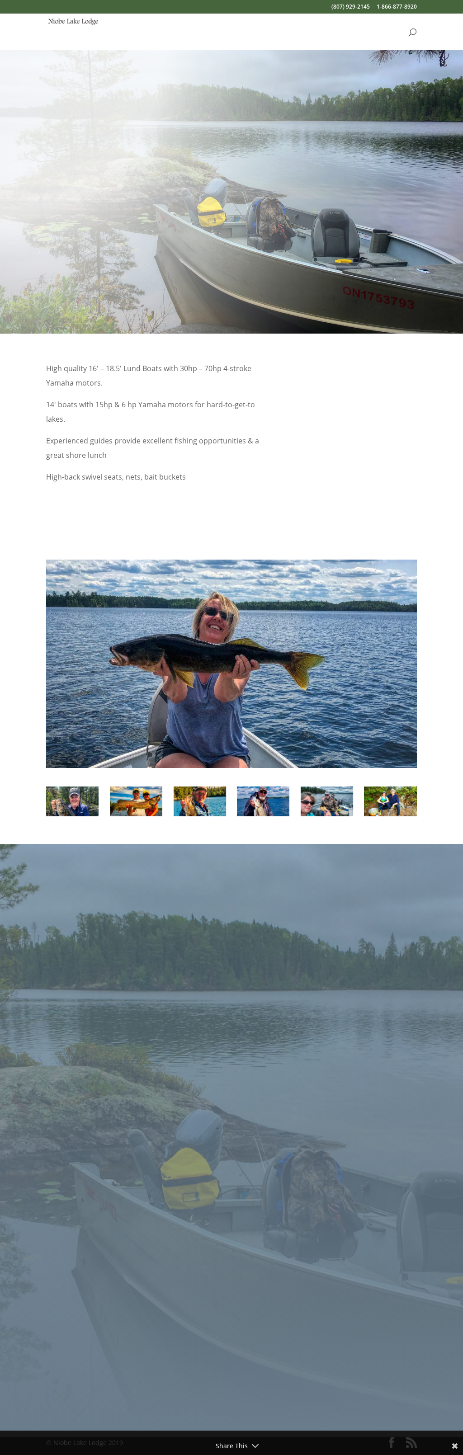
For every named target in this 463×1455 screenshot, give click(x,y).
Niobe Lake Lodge (240, 1002)
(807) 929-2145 (350, 7)
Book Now (380, 294)
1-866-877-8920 (397, 7)
